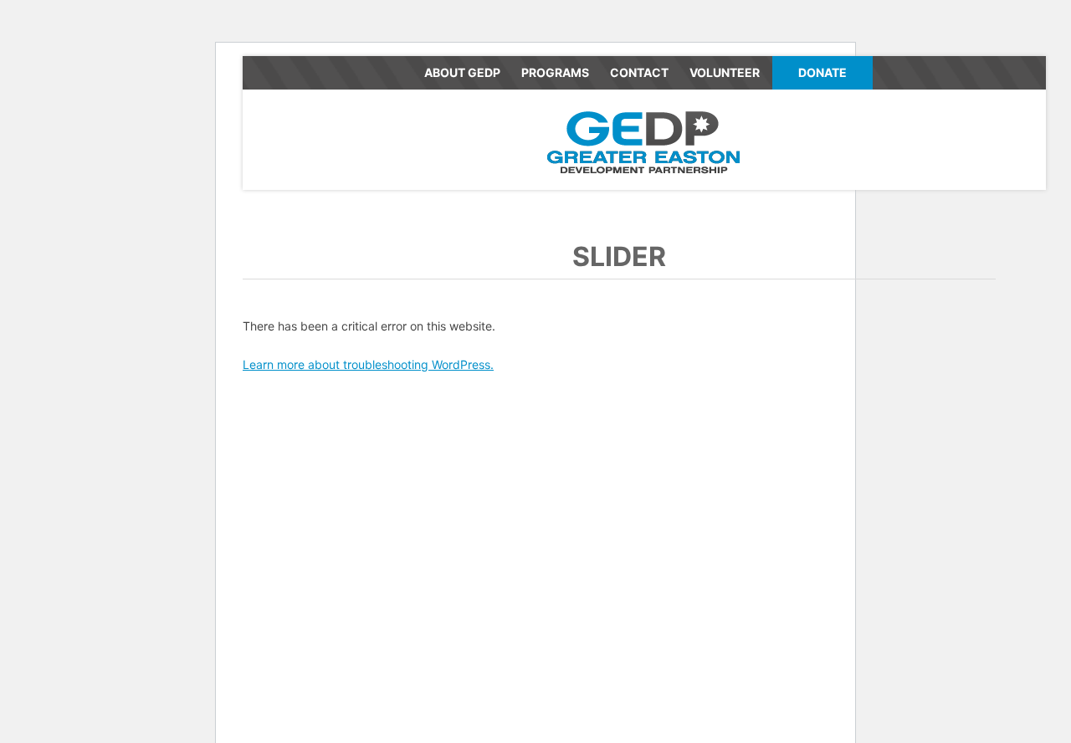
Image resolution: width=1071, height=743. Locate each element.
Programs (555, 72)
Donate (822, 72)
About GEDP (462, 72)
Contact (639, 72)
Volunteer (724, 72)
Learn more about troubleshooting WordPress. (368, 364)
